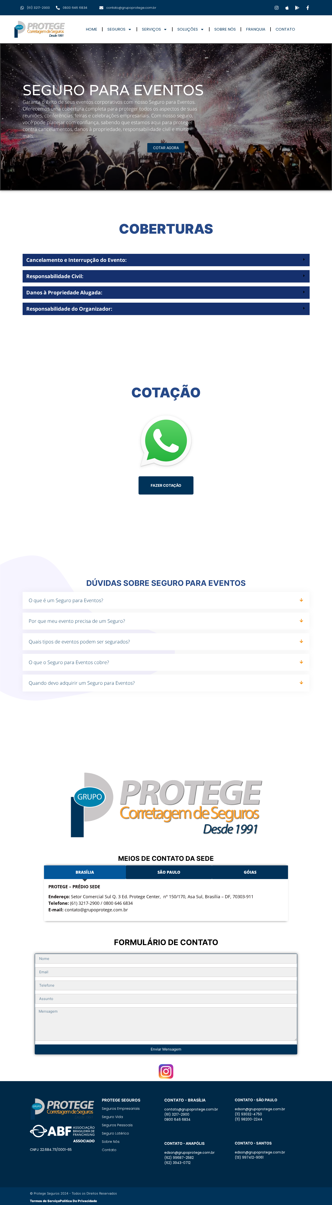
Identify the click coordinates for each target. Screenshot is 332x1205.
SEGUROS (116, 29)
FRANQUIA (255, 29)
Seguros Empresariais (121, 1108)
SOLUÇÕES (187, 29)
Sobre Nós (111, 1141)
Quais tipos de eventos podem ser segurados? (79, 641)
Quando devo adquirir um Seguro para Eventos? (82, 683)
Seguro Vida (112, 1116)
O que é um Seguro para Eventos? (66, 600)
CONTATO (285, 29)
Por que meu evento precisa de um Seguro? (77, 621)
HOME (91, 29)
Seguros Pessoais (117, 1125)
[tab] (85, 872)
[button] (166, 260)
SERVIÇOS (151, 29)
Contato (109, 1149)
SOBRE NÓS (225, 29)
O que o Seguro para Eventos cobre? (69, 662)
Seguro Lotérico (115, 1133)
